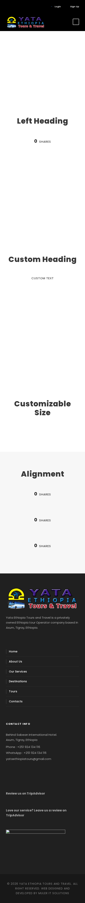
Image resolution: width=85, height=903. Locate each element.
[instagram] (19, 6)
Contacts (16, 701)
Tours (13, 691)
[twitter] (13, 6)
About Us (15, 661)
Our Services (18, 671)
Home (13, 651)
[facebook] (7, 6)
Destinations (18, 681)
